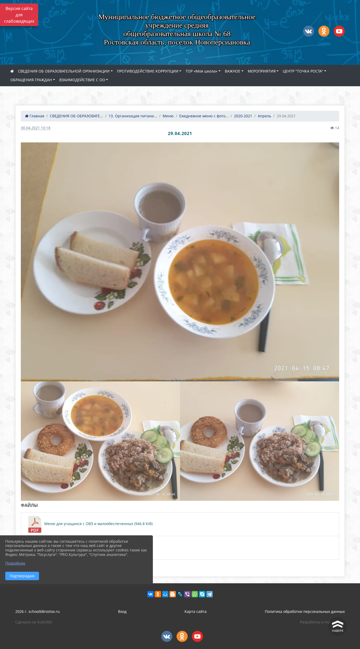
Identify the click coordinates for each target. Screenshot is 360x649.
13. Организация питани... (133, 115)
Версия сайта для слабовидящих (19, 15)
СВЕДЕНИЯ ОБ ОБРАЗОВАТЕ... (76, 115)
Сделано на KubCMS (33, 621)
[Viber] (187, 594)
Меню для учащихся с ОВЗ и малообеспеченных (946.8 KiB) (98, 523)
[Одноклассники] (158, 594)
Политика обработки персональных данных (305, 611)
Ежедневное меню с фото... (203, 115)
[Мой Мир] (165, 594)
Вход (122, 611)
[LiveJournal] (180, 594)
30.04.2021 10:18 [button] (35, 127)
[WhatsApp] (195, 594)
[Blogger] (172, 594)
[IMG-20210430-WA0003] (259, 441)
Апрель (264, 115)
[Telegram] (209, 594)
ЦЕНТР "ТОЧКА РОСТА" (303, 71)
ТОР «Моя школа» (201, 71)
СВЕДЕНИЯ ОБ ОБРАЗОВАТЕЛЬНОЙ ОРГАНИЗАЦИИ (64, 71)
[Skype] (202, 594)
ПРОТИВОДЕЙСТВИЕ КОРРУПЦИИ (147, 71)
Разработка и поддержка (322, 621)
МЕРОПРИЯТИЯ (262, 71)
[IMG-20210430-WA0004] (100, 441)
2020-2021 (243, 115)
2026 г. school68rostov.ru (37, 611)
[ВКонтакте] (150, 594)
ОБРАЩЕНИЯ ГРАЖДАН (31, 79)
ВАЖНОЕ (232, 71)
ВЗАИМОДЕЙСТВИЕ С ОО (82, 79)
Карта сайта (195, 611)
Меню (168, 115)
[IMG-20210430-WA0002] (180, 261)
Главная (36, 115)
